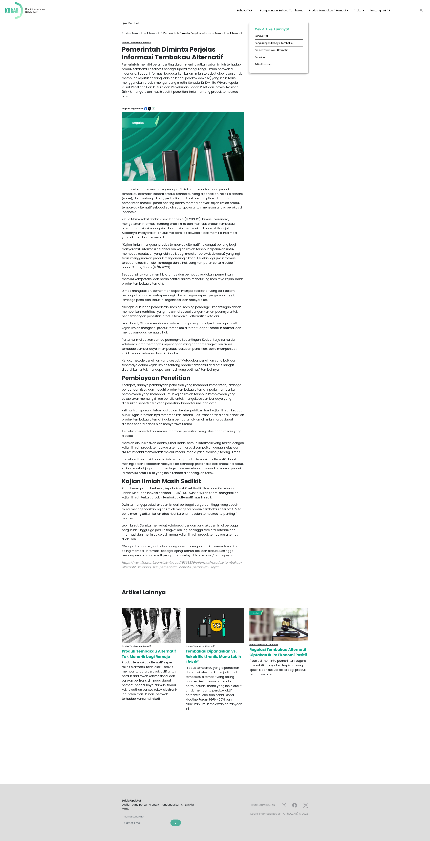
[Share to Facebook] (146, 108)
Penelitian (260, 57)
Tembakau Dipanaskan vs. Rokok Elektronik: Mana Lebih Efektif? (213, 657)
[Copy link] (153, 108)
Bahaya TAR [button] (244, 10)
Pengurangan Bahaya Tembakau (281, 10)
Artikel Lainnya (263, 64)
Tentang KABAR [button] (380, 10)
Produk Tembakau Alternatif (271, 50)
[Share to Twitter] (150, 108)
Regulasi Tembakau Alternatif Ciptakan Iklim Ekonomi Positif (278, 652)
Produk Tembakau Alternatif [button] (327, 10)
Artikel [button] (358, 10)
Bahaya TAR (262, 36)
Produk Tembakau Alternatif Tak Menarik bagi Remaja (149, 654)
